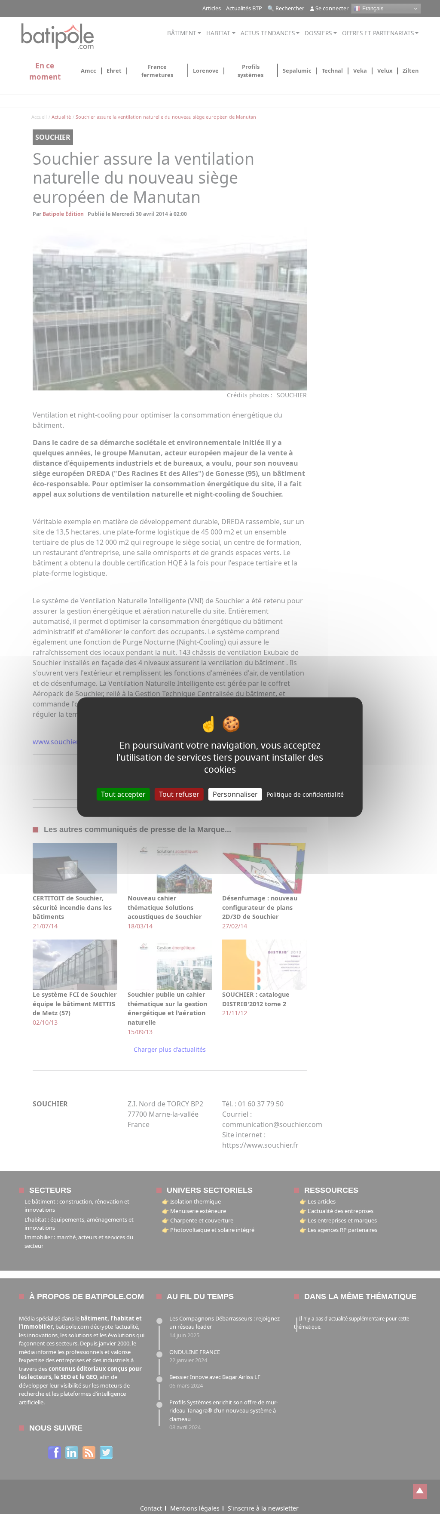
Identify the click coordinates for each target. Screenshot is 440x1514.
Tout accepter (123, 794)
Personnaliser (235, 794)
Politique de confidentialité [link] (305, 794)
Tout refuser (179, 794)
